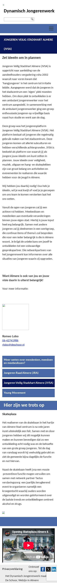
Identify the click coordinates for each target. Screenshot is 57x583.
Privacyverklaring (12, 569)
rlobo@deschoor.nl (13, 345)
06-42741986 (10, 340)
